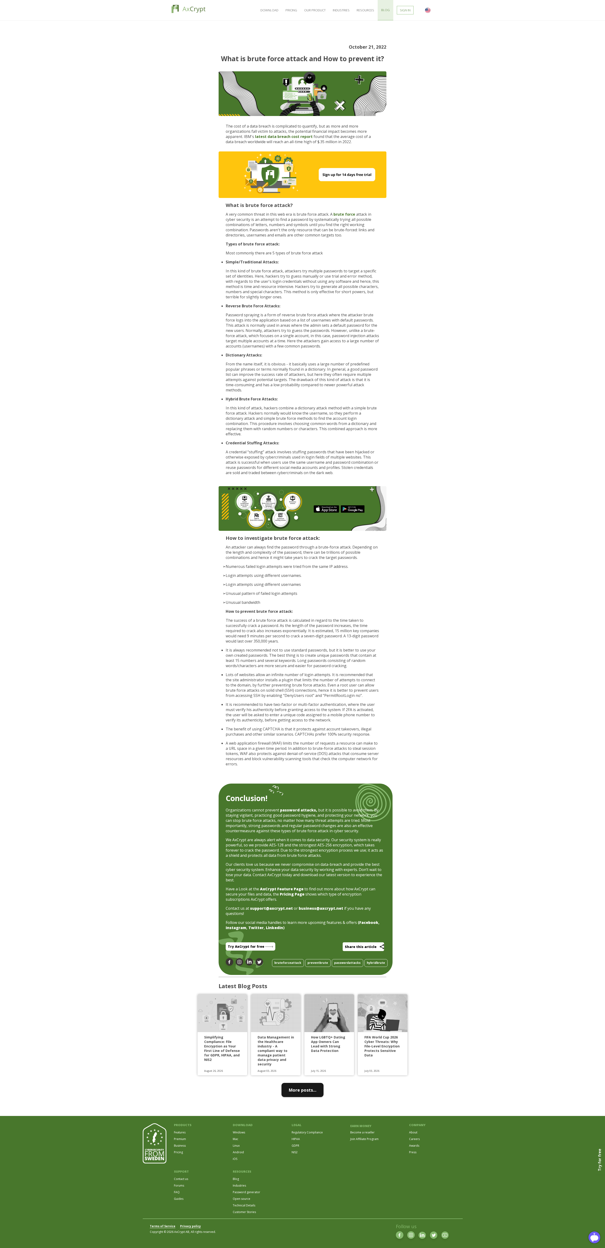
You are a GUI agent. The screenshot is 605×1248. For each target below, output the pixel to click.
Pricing (291, 10)
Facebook (368, 922)
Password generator (246, 1192)
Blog (236, 1179)
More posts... (302, 1090)
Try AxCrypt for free (246, 946)
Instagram (236, 927)
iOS (235, 1159)
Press (412, 1152)
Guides (178, 1199)
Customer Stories (244, 1212)
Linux (236, 1146)
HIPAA (296, 1139)
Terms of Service (162, 1226)
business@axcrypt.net (321, 908)
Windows (239, 1132)
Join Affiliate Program (364, 1139)
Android (238, 1152)
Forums (179, 1186)
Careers (414, 1139)
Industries (341, 10)
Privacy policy (190, 1226)
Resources (365, 10)
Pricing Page (292, 894)
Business (180, 1146)
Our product (315, 10)
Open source (241, 1199)
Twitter (256, 927)
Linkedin (274, 927)
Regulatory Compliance (307, 1132)
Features (180, 1132)
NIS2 (295, 1152)
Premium (180, 1139)
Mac (235, 1139)
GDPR (295, 1146)
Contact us (181, 1179)
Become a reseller (362, 1132)
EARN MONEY (361, 1126)
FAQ (177, 1192)
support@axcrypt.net (271, 908)
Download (269, 10)
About (413, 1132)
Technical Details (244, 1205)
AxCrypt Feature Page (281, 889)
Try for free (599, 1160)
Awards (414, 1146)
